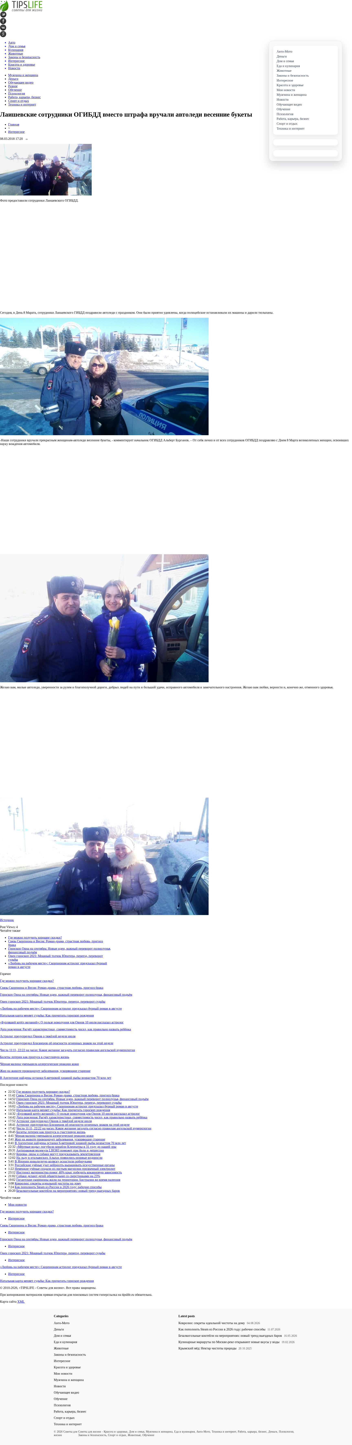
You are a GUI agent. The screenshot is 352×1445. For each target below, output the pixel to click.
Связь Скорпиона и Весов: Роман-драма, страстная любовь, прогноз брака (51, 987)
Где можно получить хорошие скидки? (35, 937)
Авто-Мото (61, 1323)
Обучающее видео (20, 82)
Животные (61, 1348)
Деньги (13, 79)
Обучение (15, 90)
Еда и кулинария (65, 1342)
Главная (13, 124)
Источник (7, 920)
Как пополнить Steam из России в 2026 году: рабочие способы (58, 1187)
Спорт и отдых (18, 101)
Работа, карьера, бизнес (24, 97)
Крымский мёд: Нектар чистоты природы (207, 1348)
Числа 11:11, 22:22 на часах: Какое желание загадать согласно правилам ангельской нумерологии (67, 1050)
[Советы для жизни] (21, 10)
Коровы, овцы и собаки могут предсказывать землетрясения (58, 1154)
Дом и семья (62, 1335)
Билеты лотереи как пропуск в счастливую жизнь (34, 1057)
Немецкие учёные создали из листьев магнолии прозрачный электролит (65, 1168)
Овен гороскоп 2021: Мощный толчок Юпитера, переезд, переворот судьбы (52, 1001)
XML (21, 1301)
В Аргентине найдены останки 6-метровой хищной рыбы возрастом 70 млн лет (55, 1078)
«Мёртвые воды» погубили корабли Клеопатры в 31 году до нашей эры (66, 1146)
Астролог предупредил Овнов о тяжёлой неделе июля (37, 1036)
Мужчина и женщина (23, 75)
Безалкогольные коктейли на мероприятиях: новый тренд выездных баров (68, 1190)
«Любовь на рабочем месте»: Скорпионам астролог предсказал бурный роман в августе (61, 1008)
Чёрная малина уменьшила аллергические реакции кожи (39, 1064)
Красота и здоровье (67, 1367)
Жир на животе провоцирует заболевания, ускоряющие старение (45, 1071)
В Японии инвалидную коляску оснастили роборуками (53, 1161)
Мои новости (17, 1204)
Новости (60, 1386)
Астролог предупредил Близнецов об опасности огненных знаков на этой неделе (56, 1043)
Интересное (16, 132)
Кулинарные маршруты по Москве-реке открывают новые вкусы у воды (228, 1342)
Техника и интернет (22, 104)
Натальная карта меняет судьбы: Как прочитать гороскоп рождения (47, 1015)
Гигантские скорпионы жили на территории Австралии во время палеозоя (68, 1179)
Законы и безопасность (70, 1354)
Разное (13, 86)
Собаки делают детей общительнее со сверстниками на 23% (58, 1176)
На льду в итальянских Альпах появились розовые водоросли (59, 1157)
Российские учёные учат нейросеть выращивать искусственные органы (65, 1165)
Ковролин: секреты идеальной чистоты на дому (48, 1183)
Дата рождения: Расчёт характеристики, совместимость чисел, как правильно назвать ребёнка (65, 1029)
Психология (16, 93)
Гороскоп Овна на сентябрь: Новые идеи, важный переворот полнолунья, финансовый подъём (66, 994)
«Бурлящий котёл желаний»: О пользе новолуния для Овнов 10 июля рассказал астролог (62, 1022)
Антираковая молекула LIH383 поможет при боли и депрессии (60, 1150)
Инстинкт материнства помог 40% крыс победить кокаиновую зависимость (69, 1172)
